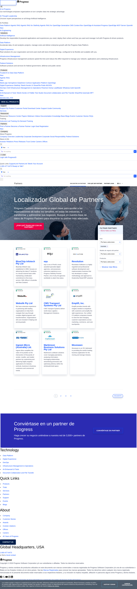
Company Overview (7, 137)
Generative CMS (67, 25)
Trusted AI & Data (6, 73)
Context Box (78, 25)
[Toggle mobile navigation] (1, 179)
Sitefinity (17, 85)
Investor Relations (6, 142)
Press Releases (20, 142)
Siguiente (118, 396)
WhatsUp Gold (68, 88)
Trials (5, 487)
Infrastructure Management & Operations (26, 88)
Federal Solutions (6, 63)
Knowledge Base (58, 116)
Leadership (19, 137)
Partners (4, 124)
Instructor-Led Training (8, 121)
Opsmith (66, 26)
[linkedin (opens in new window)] (12, 577)
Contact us (8, 542)
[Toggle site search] (1, 169)
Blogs (67, 116)
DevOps (3, 88)
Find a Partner (5, 126)
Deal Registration (24, 127)
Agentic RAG (15, 25)
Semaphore (12, 83)
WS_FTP (9, 98)
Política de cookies (53, 586)
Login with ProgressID (8, 157)
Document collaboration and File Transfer (59, 93)
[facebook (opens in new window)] (1, 577)
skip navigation (8, 3)
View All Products (10, 102)
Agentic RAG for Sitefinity (30, 25)
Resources (5, 113)
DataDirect (21, 83)
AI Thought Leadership (8, 16)
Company (4, 131)
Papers (24, 116)
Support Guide (46, 108)
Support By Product (7, 108)
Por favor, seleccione (108, 242)
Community (56, 108)
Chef (8, 88)
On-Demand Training (25, 121)
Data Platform (5, 25)
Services (3, 111)
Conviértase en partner (108, 431)
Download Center (34, 108)
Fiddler (32, 93)
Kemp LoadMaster (55, 88)
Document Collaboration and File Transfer (18, 473)
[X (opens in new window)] (4, 577)
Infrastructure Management (10, 56)
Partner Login (30, 126)
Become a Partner (18, 126)
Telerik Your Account (35, 164)
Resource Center (14, 116)
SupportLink (13, 164)
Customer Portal (21, 108)
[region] (68, 584)
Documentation (46, 116)
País (101, 238)
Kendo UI (29, 85)
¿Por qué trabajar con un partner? (29, 226)
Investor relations (9, 526)
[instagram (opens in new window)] (9, 577)
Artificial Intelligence (7, 36)
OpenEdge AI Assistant (92, 25)
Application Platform (39, 83)
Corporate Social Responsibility (53, 137)
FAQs (91, 116)
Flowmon (44, 88)
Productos (103, 258)
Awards (5, 522)
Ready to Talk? (17, 166)
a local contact (10, 555)
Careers (39, 142)
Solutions (4, 33)
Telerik (23, 85)
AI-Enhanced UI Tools (8, 93)
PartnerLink (23, 164)
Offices (44, 142)
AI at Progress (5, 9)
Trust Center (30, 142)
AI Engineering (5, 30)
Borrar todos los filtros (108, 230)
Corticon (29, 83)
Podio (43, 85)
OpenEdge (52, 83)
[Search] (1, 144)
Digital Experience (7, 49)
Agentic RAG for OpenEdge (50, 25)
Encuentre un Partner (78, 183)
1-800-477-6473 (6, 166)
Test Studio (39, 93)
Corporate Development (33, 137)
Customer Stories (82, 116)
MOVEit (49, 85)
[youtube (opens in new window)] (6, 577)
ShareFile (37, 85)
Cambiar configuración (127, 584)
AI (1, 6)
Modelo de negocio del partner (109, 250)
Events (72, 116)
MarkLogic (4, 83)
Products (4, 70)
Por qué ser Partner (95, 183)
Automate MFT (47, 94)
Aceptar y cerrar (109, 584)
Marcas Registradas (50, 570)
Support (3, 106)
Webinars (30, 116)
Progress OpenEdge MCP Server (113, 25)
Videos (37, 116)
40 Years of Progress (10, 536)
